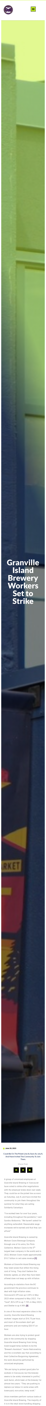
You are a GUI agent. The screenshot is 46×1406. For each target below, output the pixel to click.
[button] (33, 9)
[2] (27, 1305)
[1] (36, 1258)
